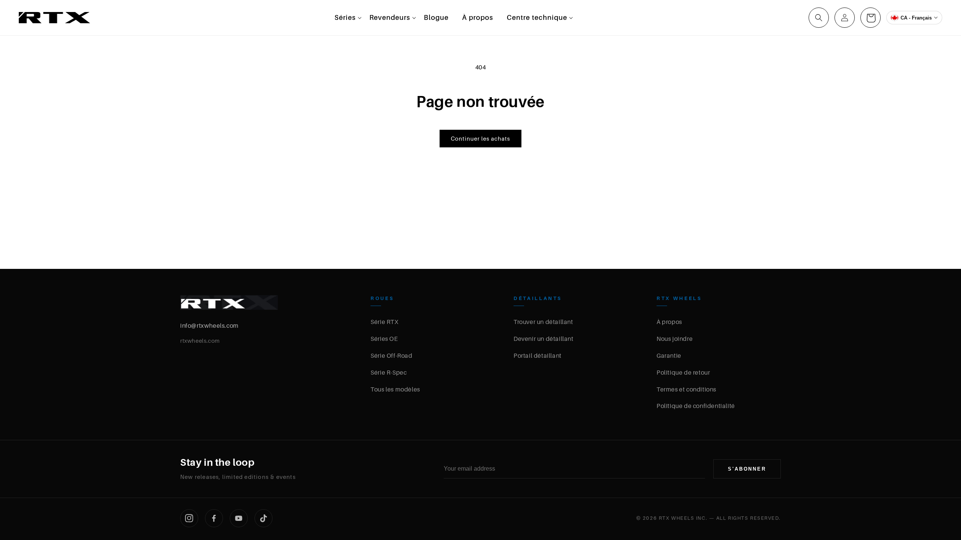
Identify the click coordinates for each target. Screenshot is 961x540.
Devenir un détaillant (544, 338)
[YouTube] (239, 518)
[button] (345, 17)
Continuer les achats (480, 138)
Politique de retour (683, 372)
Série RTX (384, 322)
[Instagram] (189, 518)
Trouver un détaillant (543, 322)
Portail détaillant (538, 355)
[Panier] (870, 18)
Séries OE (384, 338)
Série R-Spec (389, 372)
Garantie (669, 355)
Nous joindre (675, 338)
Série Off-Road (391, 355)
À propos (669, 322)
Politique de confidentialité (696, 406)
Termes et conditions (686, 389)
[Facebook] (214, 518)
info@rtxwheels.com (209, 325)
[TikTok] (264, 518)
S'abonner (747, 469)
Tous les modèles (395, 389)
